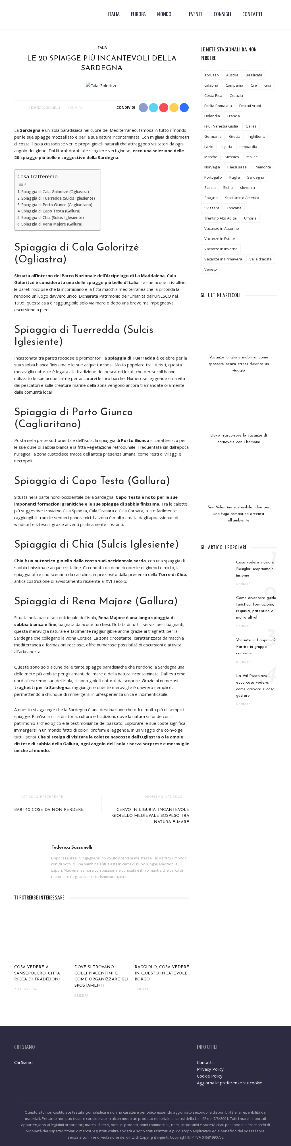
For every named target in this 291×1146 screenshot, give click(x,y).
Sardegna (255, 177)
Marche (210, 156)
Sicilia (228, 187)
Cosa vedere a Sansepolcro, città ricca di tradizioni (37, 973)
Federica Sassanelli (44, 107)
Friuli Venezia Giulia (221, 126)
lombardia (248, 146)
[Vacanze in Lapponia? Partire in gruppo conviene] (215, 648)
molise (252, 156)
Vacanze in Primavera (223, 259)
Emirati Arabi (250, 105)
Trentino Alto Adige (220, 218)
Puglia (234, 177)
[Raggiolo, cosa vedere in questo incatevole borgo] (162, 935)
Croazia (236, 95)
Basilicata (254, 75)
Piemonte (263, 167)
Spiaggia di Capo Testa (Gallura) (50, 211)
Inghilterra (256, 136)
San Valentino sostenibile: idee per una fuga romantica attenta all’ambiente (239, 514)
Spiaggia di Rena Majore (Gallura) (51, 224)
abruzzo (211, 75)
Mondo (164, 14)
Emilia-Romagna (218, 105)
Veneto (210, 269)
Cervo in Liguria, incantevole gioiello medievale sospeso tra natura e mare (150, 816)
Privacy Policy (210, 1069)
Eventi (195, 14)
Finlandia (212, 115)
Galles (251, 126)
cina (267, 85)
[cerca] (272, 14)
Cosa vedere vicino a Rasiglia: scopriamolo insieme (255, 569)
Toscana (234, 207)
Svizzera (211, 207)
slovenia (247, 187)
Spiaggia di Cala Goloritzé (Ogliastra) (55, 191)
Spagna (211, 197)
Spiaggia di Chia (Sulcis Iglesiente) (52, 217)
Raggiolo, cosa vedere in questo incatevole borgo (162, 973)
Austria (232, 75)
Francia (233, 115)
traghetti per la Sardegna (42, 687)
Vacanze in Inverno (221, 248)
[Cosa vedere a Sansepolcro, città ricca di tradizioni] (41, 935)
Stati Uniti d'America (242, 197)
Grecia (234, 136)
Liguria (226, 146)
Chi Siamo (23, 1062)
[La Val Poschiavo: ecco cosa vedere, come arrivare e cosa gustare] (215, 683)
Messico (232, 156)
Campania (234, 85)
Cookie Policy (210, 1076)
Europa (138, 14)
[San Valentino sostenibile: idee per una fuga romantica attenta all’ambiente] (239, 482)
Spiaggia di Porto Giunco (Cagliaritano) (56, 204)
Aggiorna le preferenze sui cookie (229, 1083)
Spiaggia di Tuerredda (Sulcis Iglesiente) (58, 198)
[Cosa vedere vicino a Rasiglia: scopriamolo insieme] (215, 570)
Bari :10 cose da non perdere (49, 810)
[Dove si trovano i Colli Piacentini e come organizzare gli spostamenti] (101, 935)
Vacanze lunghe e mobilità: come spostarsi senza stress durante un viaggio (239, 364)
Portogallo (213, 177)
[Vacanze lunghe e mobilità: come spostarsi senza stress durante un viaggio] (239, 333)
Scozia (210, 187)
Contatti (252, 14)
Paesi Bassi (237, 167)
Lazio (208, 146)
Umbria (250, 218)
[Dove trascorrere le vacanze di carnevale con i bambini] (239, 411)
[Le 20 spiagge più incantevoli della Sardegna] (102, 85)
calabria (211, 85)
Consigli (222, 14)
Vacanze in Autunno (221, 228)
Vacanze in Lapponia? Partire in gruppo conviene (256, 647)
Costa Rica (213, 95)
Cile (254, 85)
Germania (213, 136)
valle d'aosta (261, 259)
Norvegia (212, 167)
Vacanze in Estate (219, 238)
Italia (114, 14)
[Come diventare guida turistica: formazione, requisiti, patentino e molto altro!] (215, 606)
